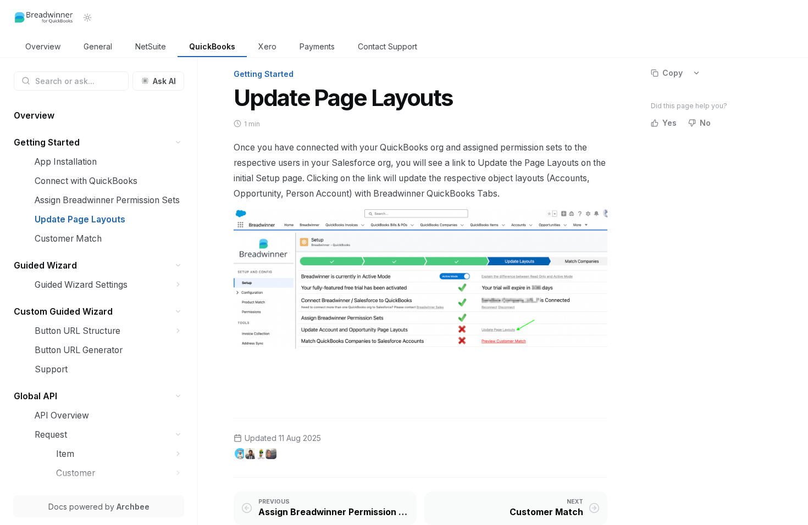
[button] (178, 142)
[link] (43, 47)
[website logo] (44, 17)
